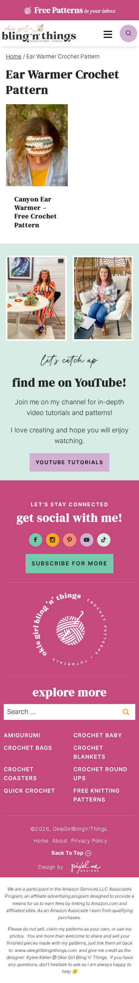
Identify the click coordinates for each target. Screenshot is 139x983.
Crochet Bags (28, 747)
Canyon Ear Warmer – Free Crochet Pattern (35, 211)
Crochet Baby (97, 735)
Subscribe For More (69, 563)
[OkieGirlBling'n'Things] (39, 33)
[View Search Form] (128, 33)
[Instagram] (52, 540)
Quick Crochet (29, 790)
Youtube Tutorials (69, 462)
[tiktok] (103, 540)
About (59, 840)
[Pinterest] (69, 540)
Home (41, 840)
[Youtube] (86, 540)
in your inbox (74, 10)
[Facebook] (35, 540)
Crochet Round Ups (100, 774)
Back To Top (67, 853)
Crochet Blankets (89, 752)
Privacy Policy (89, 840)
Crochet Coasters (20, 774)
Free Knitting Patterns (96, 795)
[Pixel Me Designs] (84, 867)
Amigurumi (22, 735)
